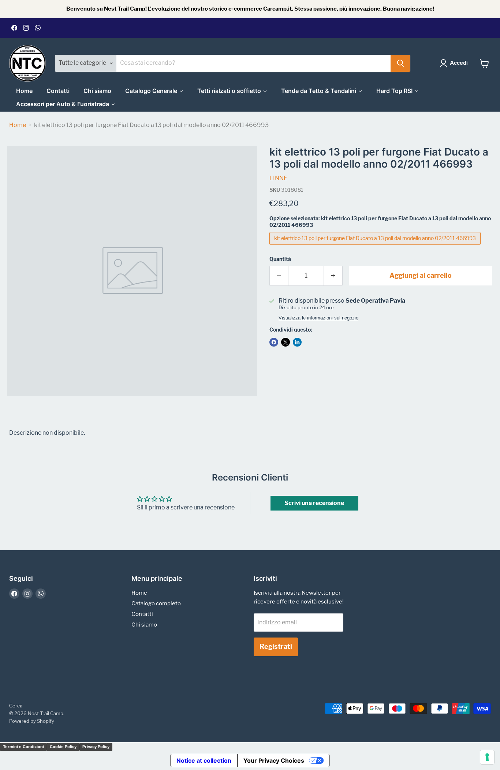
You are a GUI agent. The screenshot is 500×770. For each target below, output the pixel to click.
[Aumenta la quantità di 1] (333, 276)
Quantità (280, 259)
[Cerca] (400, 63)
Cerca (15, 706)
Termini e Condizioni (23, 746)
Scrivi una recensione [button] (314, 503)
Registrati (276, 646)
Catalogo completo (156, 603)
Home (17, 125)
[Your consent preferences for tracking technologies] (487, 757)
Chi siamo (144, 624)
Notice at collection (203, 760)
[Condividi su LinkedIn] (297, 342)
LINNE (278, 178)
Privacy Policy (95, 746)
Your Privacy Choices (273, 760)
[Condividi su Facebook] (273, 342)
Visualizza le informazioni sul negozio (318, 318)
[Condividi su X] (285, 342)
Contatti (142, 614)
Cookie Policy (63, 746)
